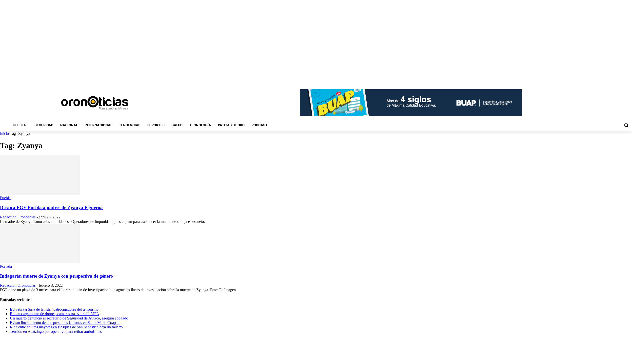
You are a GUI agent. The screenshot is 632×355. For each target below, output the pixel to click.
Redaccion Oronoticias (18, 217)
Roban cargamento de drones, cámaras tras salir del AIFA (54, 314)
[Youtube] (629, 79)
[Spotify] (615, 79)
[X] (622, 79)
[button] (626, 125)
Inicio (4, 133)
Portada (6, 266)
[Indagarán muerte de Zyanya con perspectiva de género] (40, 262)
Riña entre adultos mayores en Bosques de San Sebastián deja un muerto (66, 327)
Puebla (5, 198)
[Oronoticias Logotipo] (95, 103)
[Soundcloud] (609, 79)
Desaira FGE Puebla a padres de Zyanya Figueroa (51, 207)
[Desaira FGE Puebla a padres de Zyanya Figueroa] (40, 193)
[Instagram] (602, 79)
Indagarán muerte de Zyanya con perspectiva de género (56, 276)
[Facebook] (595, 79)
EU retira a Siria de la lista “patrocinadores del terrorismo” (55, 309)
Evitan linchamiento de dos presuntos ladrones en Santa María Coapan (64, 322)
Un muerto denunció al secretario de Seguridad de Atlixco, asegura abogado (69, 318)
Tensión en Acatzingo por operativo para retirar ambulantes (56, 331)
